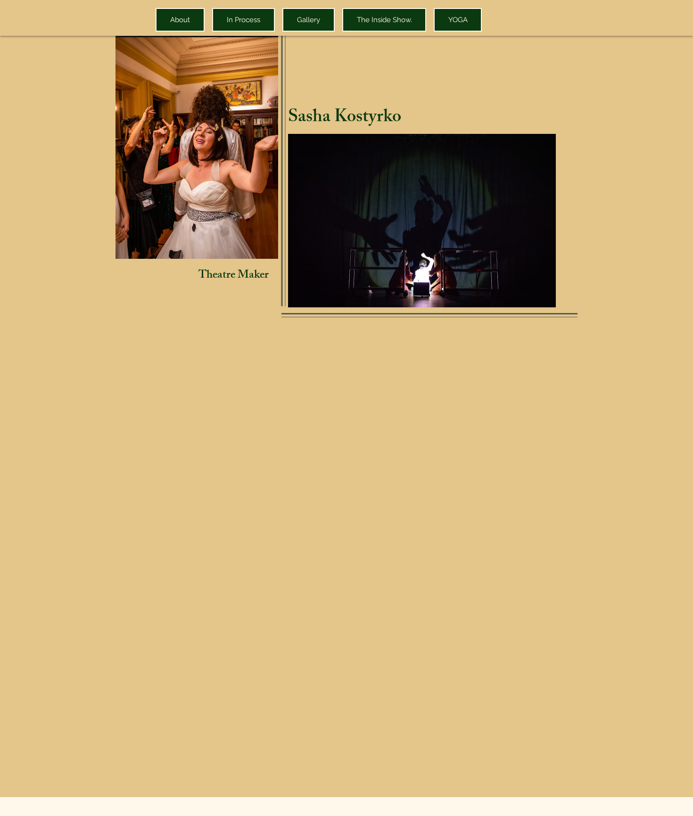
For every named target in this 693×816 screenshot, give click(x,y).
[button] (422, 220)
